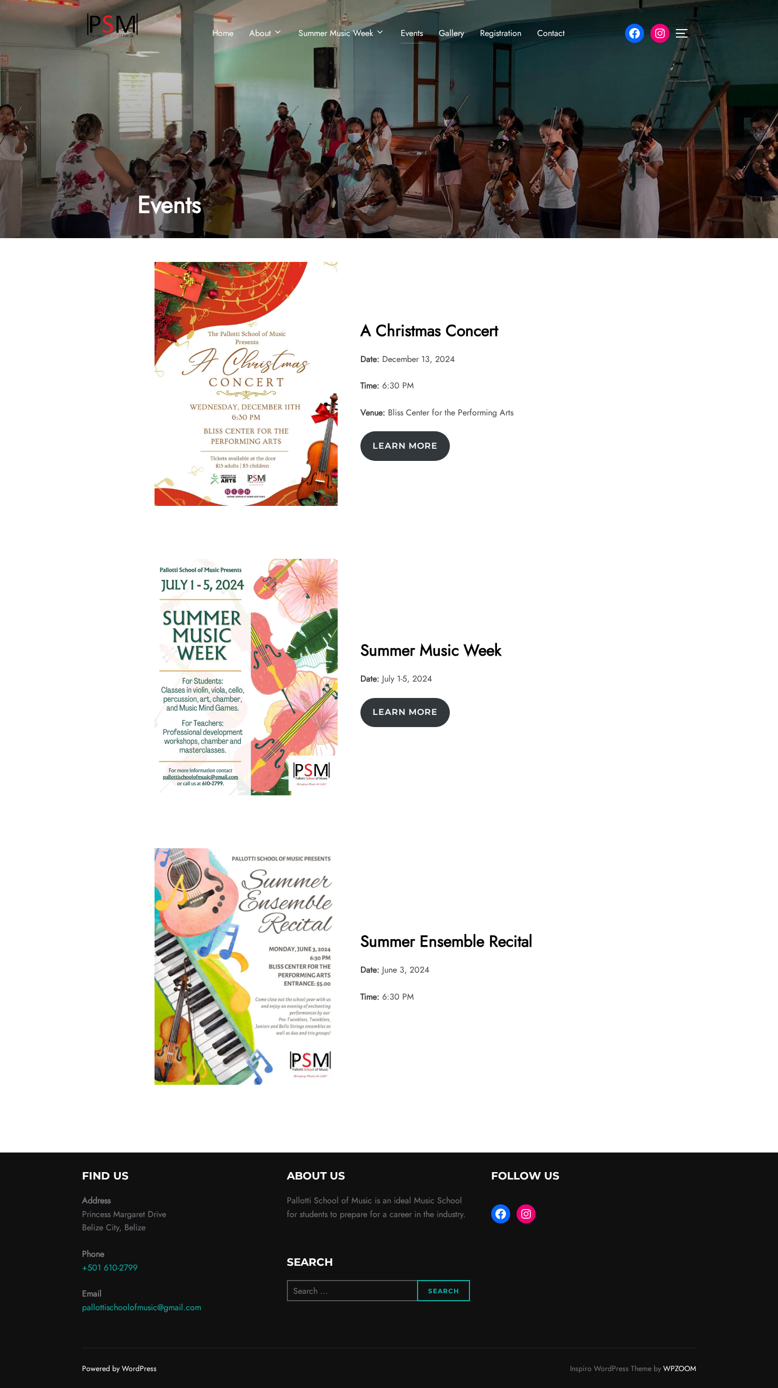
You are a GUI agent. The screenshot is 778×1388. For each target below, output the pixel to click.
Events (412, 33)
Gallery (451, 33)
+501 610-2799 (110, 1268)
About (260, 33)
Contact (551, 33)
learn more (405, 446)
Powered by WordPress (119, 1368)
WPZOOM (679, 1368)
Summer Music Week (335, 33)
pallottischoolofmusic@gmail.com (141, 1307)
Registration (500, 33)
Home (222, 33)
